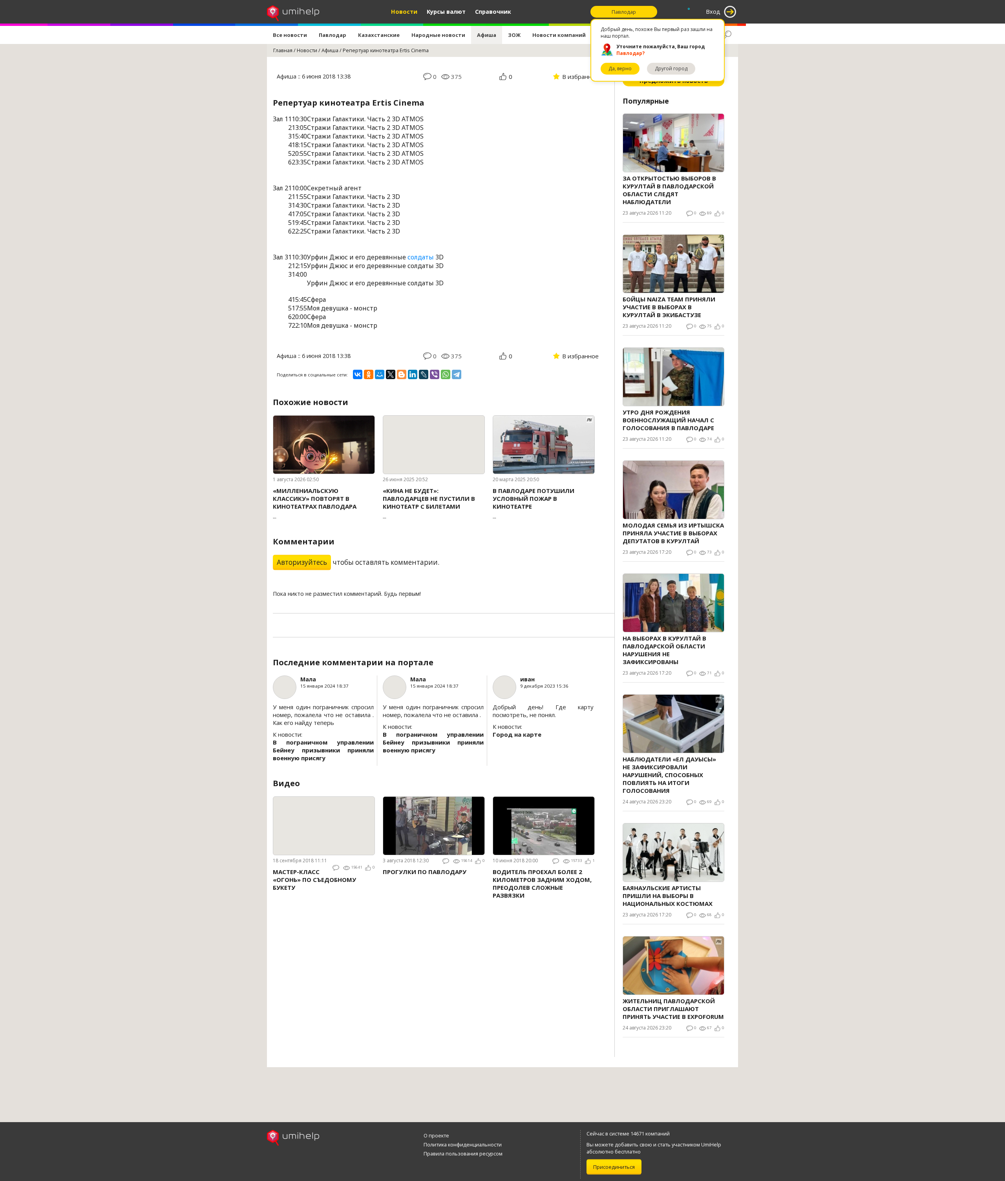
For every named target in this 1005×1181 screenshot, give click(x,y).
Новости (404, 11)
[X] (390, 374)
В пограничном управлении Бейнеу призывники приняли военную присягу (323, 750)
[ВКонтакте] (357, 374)
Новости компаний (559, 34)
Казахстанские (379, 34)
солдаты (420, 257)
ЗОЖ (514, 34)
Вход (713, 11)
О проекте (436, 1135)
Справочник (493, 11)
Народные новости (438, 34)
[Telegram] (456, 374)
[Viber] (434, 374)
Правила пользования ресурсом (463, 1153)
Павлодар (332, 34)
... (314, 503)
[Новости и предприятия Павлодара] (293, 12)
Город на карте (517, 734)
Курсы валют (446, 11)
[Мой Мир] (379, 374)
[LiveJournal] (423, 374)
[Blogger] (401, 374)
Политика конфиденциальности (463, 1144)
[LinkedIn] (412, 374)
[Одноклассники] (368, 374)
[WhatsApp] (445, 374)
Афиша (486, 34)
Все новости (290, 34)
